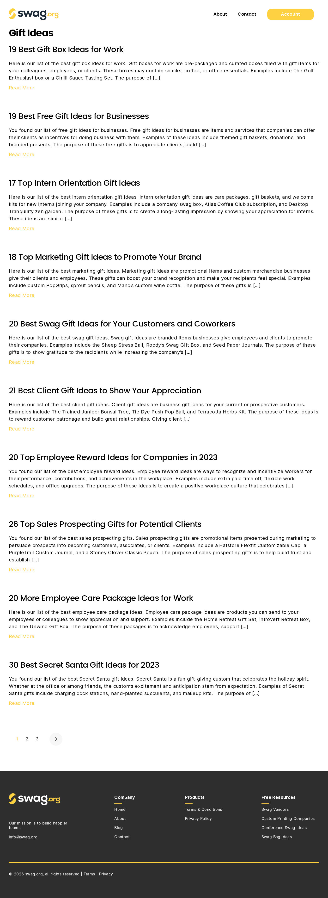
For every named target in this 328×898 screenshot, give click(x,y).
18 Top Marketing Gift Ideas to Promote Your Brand (105, 257)
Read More (22, 88)
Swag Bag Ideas (276, 837)
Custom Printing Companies (288, 819)
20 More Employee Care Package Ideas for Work (101, 599)
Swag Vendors (275, 810)
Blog (118, 828)
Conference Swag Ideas (284, 828)
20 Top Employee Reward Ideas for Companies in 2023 (113, 458)
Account (290, 14)
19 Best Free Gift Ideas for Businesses (79, 117)
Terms (89, 874)
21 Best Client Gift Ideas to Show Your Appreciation (105, 391)
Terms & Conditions (203, 810)
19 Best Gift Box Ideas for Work (66, 50)
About (220, 14)
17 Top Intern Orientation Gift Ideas (74, 183)
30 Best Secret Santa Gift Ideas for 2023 (84, 665)
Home (120, 810)
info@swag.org (23, 837)
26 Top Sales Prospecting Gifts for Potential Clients (105, 525)
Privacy (106, 874)
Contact (247, 14)
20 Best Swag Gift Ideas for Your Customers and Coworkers (122, 324)
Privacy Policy (198, 819)
